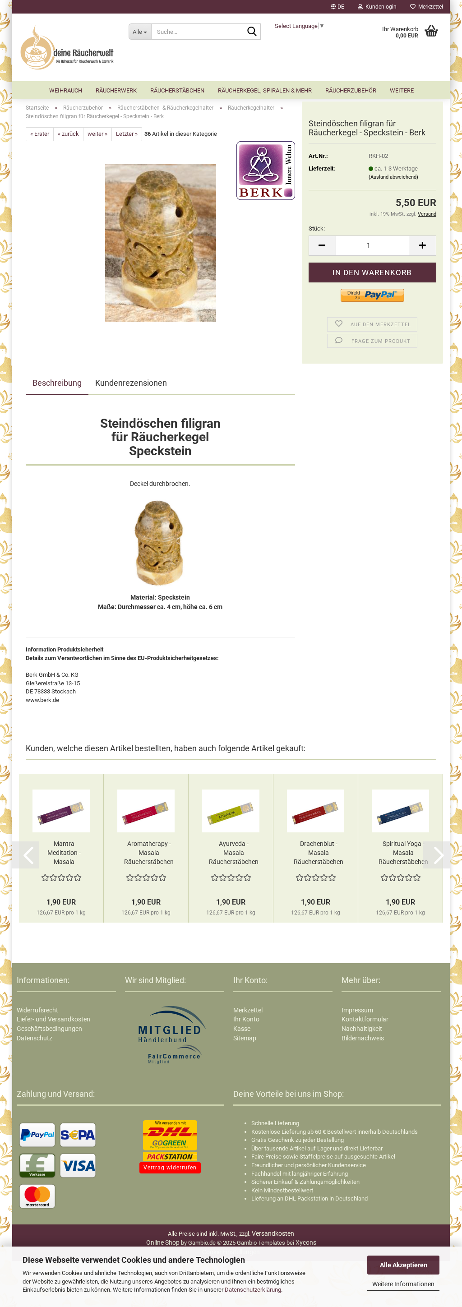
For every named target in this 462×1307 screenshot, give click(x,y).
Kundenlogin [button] (380, 7)
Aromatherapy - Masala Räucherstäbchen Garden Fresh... (149, 853)
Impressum (357, 1010)
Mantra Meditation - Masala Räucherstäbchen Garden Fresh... (64, 853)
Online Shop (163, 1242)
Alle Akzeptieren (403, 1265)
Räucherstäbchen (177, 90)
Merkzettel (429, 7)
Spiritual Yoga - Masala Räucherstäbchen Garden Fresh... (403, 853)
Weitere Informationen (403, 1284)
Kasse (241, 1028)
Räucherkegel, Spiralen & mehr (265, 90)
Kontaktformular (365, 1019)
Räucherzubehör (350, 90)
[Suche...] (252, 32)
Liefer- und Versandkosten (53, 1019)
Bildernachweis (363, 1038)
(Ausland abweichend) (393, 177)
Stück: (317, 228)
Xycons (306, 1242)
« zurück (68, 133)
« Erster (39, 133)
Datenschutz (34, 1038)
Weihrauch (65, 90)
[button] (337, 7)
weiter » (97, 133)
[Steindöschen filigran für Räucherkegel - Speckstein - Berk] (160, 242)
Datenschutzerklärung (253, 1289)
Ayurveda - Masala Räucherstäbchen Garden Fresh (234, 853)
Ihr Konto (246, 1019)
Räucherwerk (116, 90)
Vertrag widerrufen (170, 1167)
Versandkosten (273, 1233)
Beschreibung (57, 383)
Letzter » (127, 133)
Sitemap (244, 1038)
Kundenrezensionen (131, 383)
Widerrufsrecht (37, 1010)
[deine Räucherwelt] (67, 47)
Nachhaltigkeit (362, 1028)
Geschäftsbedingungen (49, 1028)
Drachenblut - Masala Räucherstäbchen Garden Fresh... (318, 853)
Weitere (402, 90)
